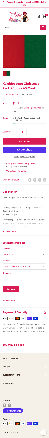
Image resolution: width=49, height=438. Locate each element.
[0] (44, 16)
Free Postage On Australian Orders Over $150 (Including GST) (24, 3)
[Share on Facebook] (29, 180)
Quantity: (7, 132)
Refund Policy (9, 300)
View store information (16, 171)
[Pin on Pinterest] (34, 180)
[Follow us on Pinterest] (9, 405)
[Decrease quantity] (15, 132)
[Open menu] (4, 16)
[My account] (39, 16)
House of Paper (10, 94)
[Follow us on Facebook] (4, 405)
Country (6, 248)
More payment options (24, 156)
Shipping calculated (32, 108)
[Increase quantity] (29, 132)
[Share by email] (44, 180)
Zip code (7, 273)
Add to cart (24, 141)
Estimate (11, 289)
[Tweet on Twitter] (39, 180)
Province (6, 261)
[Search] (43, 27)
